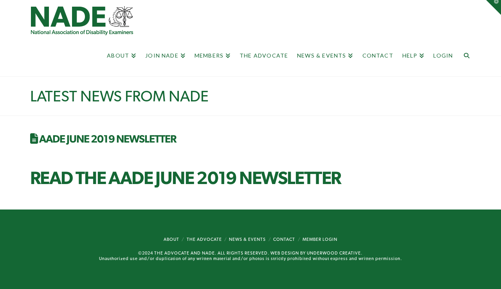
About (171, 239)
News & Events (247, 239)
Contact (284, 239)
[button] (493, 7)
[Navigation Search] (464, 55)
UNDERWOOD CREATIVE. (334, 253)
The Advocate (204, 239)
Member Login (320, 239)
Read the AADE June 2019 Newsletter (185, 177)
